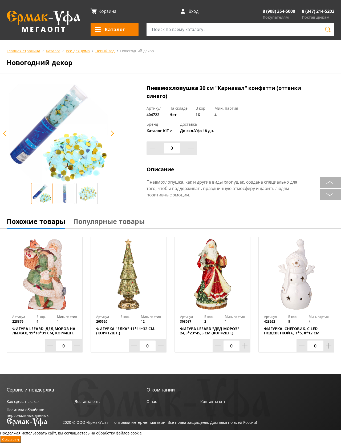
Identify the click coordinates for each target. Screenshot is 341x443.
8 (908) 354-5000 (279, 11)
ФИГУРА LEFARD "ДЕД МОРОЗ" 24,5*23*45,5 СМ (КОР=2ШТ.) (209, 331)
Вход (193, 11)
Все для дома (78, 50)
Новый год (105, 50)
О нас (152, 401)
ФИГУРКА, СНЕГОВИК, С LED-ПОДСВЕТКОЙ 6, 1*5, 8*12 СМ (291, 331)
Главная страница (23, 50)
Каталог (53, 50)
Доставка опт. (87, 401)
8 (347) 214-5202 (318, 11)
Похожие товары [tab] (36, 221)
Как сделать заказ (23, 401)
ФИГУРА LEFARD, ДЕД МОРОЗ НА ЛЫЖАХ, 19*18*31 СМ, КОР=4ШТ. (43, 331)
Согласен (10, 439)
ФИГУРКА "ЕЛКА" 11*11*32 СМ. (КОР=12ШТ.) (125, 331)
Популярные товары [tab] (109, 221)
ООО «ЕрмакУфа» (92, 422)
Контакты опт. (213, 401)
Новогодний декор (137, 50)
